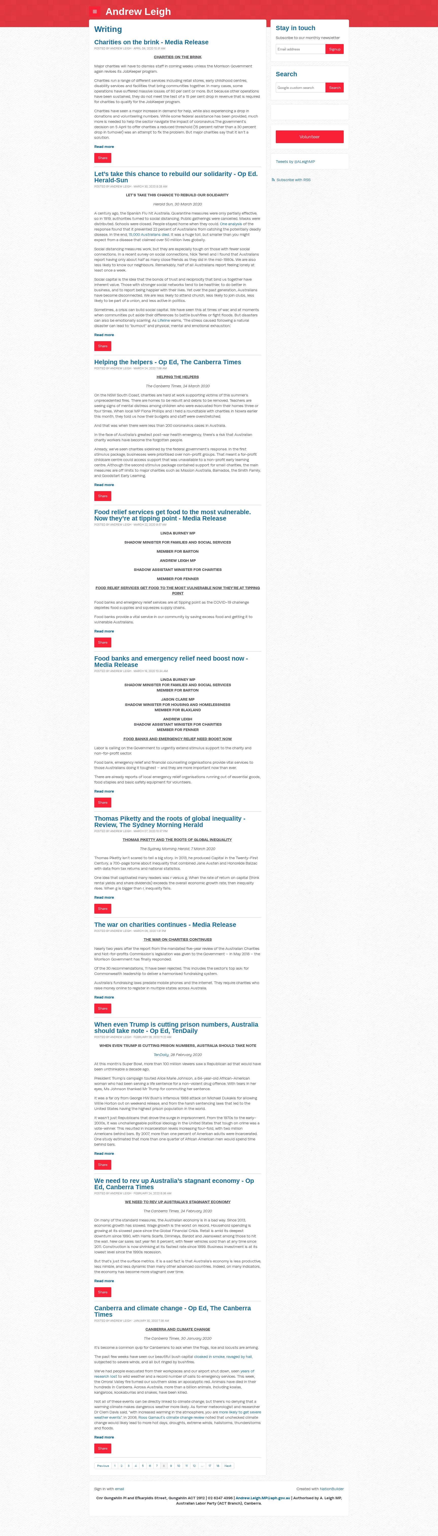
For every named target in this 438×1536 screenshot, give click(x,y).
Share (102, 158)
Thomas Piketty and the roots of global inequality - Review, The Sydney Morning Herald (169, 821)
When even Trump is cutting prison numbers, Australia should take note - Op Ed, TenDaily (176, 1027)
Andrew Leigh (138, 11)
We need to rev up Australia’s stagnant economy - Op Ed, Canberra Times (174, 1184)
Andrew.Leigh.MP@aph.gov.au (263, 1497)
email (119, 1488)
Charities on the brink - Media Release (151, 42)
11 (187, 1466)
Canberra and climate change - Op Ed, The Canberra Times (172, 1311)
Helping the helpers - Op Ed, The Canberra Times (167, 362)
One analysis (231, 223)
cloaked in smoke (209, 1356)
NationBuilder (332, 1488)
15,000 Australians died (149, 234)
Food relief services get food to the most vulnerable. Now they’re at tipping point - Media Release (172, 515)
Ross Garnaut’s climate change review (171, 1417)
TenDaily (161, 1054)
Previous (103, 1466)
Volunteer (310, 137)
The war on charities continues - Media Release (165, 924)
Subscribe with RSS (294, 179)
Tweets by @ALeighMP (295, 161)
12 (194, 1466)
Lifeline (164, 320)
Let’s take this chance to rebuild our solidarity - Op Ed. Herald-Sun (176, 177)
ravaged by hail (239, 1356)
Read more (104, 146)
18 (217, 1466)
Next (228, 1466)
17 (210, 1466)
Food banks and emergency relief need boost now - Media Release (171, 661)
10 (178, 1466)
